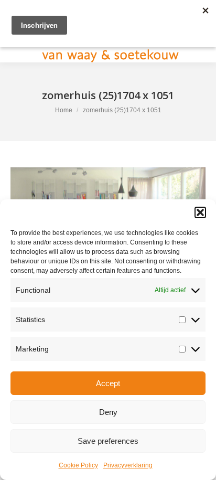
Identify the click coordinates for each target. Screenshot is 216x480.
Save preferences (108, 440)
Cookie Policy (78, 465)
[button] (200, 212)
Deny (108, 412)
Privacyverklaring (128, 465)
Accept (108, 383)
